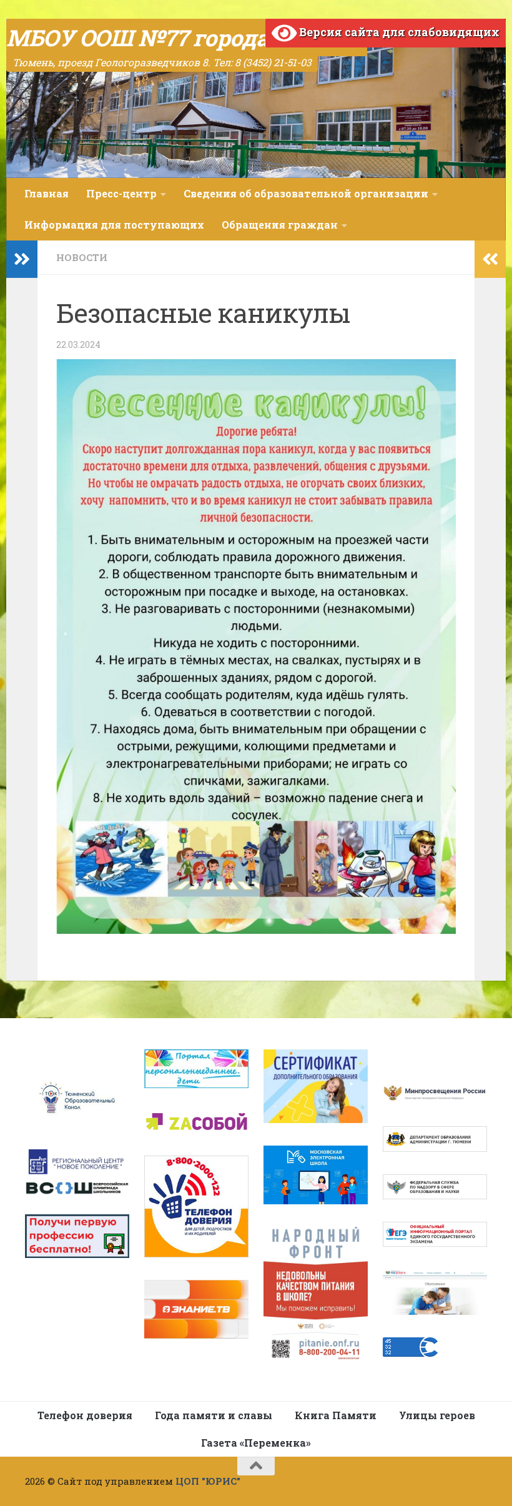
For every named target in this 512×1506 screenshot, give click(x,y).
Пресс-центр (121, 193)
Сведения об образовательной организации (306, 193)
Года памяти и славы (213, 1415)
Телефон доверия (84, 1415)
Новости (81, 257)
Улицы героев (437, 1415)
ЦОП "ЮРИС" (207, 1481)
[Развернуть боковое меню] (21, 259)
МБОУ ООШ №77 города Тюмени (186, 37)
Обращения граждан (280, 224)
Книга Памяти (336, 1415)
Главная (46, 193)
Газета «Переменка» (256, 1442)
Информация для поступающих (114, 224)
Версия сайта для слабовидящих (398, 31)
